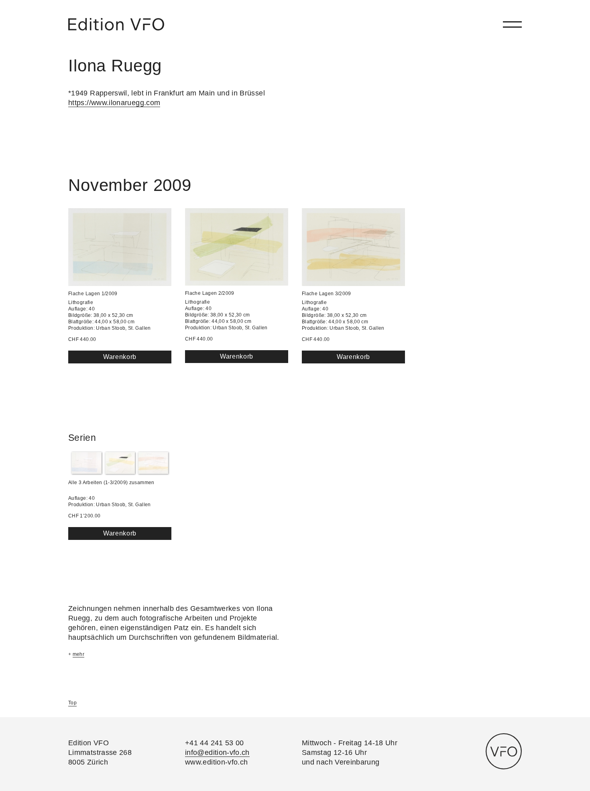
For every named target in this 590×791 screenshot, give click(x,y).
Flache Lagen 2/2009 (209, 293)
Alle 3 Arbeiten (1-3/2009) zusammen (111, 482)
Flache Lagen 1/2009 (93, 293)
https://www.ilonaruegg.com (114, 103)
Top (72, 703)
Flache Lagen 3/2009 (326, 293)
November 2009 (129, 185)
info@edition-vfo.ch (217, 752)
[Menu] (512, 24)
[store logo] (116, 24)
